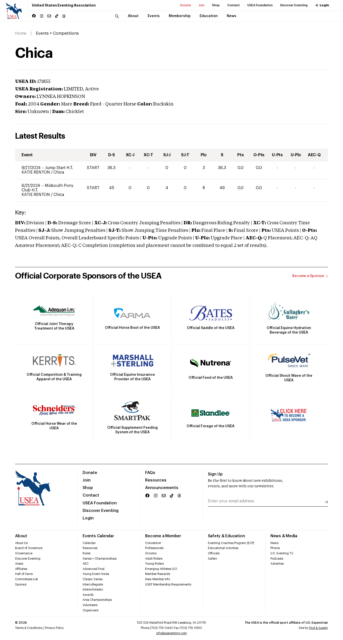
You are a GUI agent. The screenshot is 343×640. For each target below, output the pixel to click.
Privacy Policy (54, 627)
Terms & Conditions (28, 627)
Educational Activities (223, 548)
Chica (58, 172)
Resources (155, 480)
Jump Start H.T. (59, 168)
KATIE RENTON (36, 172)
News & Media (283, 536)
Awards (88, 594)
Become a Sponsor (308, 276)
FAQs (150, 473)
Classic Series (92, 579)
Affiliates (21, 568)
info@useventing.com (171, 633)
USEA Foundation (260, 5)
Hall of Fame (24, 573)
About (21, 536)
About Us (21, 543)
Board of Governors (28, 548)
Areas (19, 563)
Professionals (154, 548)
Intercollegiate (93, 584)
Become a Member (163, 536)
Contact (233, 5)
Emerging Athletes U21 (161, 568)
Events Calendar (98, 536)
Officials (213, 553)
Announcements (161, 488)
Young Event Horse (96, 573)
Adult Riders (153, 558)
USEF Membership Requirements (168, 584)
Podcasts (276, 558)
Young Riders (154, 563)
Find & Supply (318, 627)
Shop (216, 5)
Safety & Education (226, 536)
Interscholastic (93, 589)
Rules (86, 553)
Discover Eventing (294, 5)
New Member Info (157, 579)
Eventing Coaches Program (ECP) (231, 543)
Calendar (89, 543)
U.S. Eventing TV (281, 553)
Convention (153, 543)
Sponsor (21, 584)
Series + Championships (100, 558)
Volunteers (90, 605)
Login (324, 5)
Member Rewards (157, 573)
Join (201, 5)
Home (20, 33)
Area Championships (97, 599)
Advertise (277, 563)
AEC (86, 563)
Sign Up (215, 474)
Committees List (26, 579)
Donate (185, 5)
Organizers (90, 610)
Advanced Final (93, 568)
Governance (23, 553)
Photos (275, 548)
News (274, 543)
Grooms (150, 553)
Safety (212, 558)
